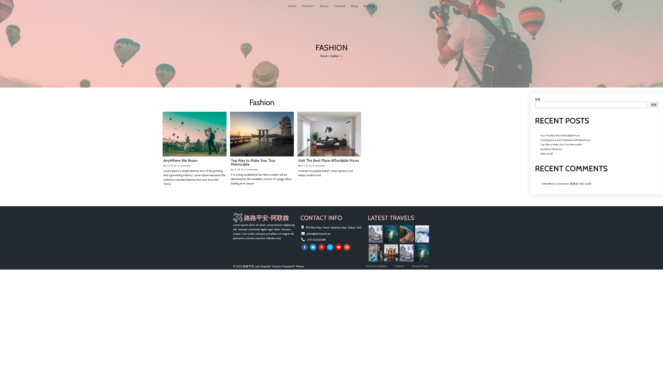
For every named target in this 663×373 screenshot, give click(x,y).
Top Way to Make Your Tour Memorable (561, 144)
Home (323, 56)
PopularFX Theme (293, 266)
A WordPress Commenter (555, 183)
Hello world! (546, 153)
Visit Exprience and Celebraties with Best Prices (565, 140)
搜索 (537, 99)
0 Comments (184, 165)
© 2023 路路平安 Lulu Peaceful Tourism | (258, 266)
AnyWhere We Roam (551, 149)
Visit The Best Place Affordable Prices (560, 135)
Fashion (334, 56)
